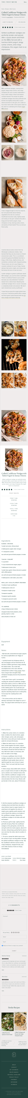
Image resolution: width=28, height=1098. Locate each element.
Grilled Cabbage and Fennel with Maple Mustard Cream (20, 1034)
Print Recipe (14, 493)
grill (23, 893)
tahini (6, 897)
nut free (6, 895)
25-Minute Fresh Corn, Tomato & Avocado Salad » (22, 1043)
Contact (14, 1067)
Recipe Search (14, 1072)
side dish (15, 895)
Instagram (14, 1082)
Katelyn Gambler (16, 1093)
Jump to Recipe (8, 22)
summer (3, 897)
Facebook (14, 1084)
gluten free (19, 893)
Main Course (8, 858)
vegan (9, 897)
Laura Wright (10, 17)
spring (24, 895)
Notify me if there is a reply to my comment (13, 945)
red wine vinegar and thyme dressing (13, 296)
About (14, 1065)
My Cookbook (14, 1069)
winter (12, 897)
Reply (3, 969)
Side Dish (7, 860)
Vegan (23, 860)
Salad (2, 860)
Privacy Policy (14, 1077)
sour (21, 895)
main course (13, 9)
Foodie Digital (17, 1094)
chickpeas (11, 893)
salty (10, 895)
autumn (7, 893)
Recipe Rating (6, 932)
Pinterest (14, 1079)
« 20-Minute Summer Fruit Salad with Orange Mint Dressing (6, 1043)
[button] (3, 27)
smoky (19, 895)
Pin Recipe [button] (22, 22)
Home (2, 9)
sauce (12, 895)
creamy (15, 893)
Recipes (7, 9)
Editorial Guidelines (14, 1074)
